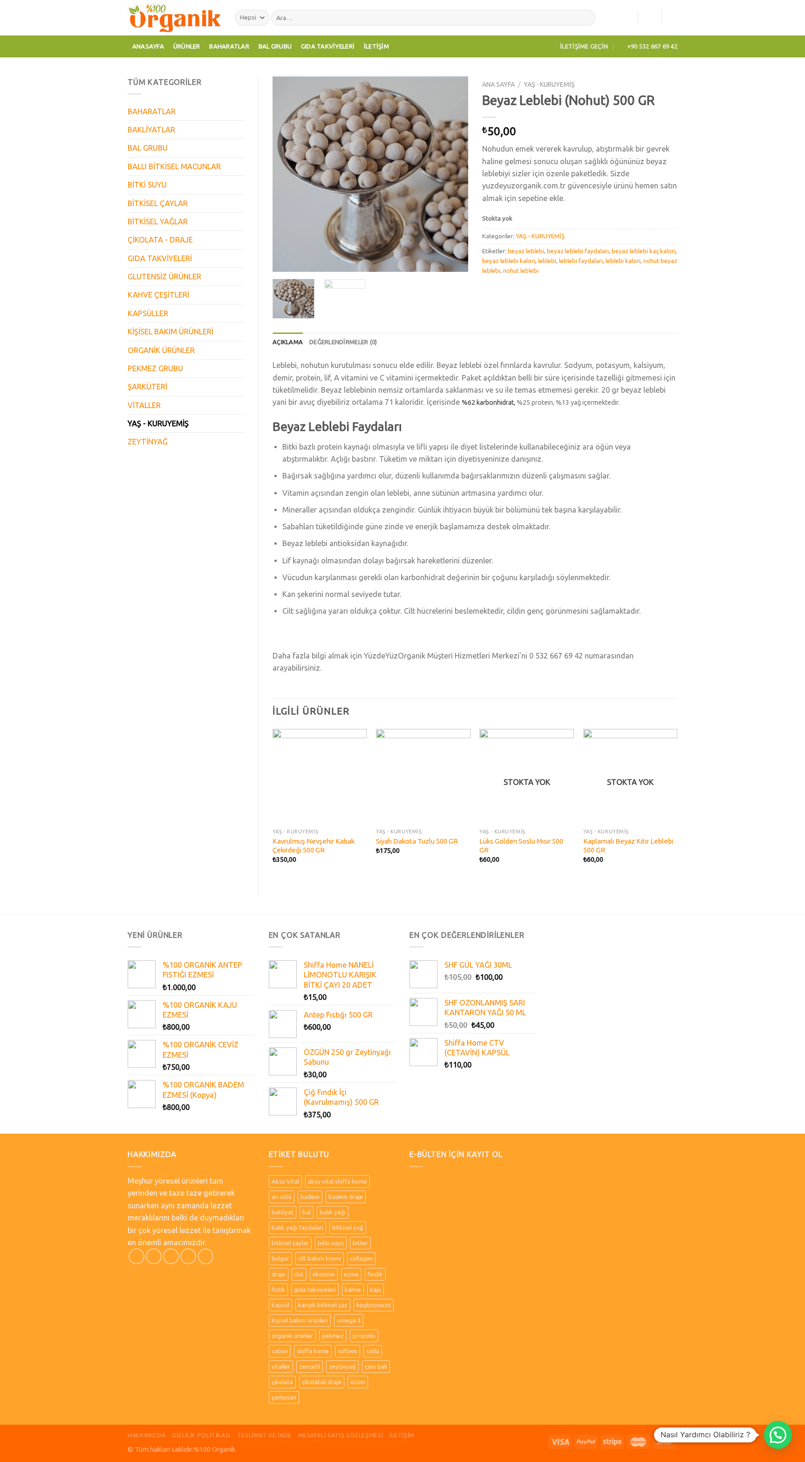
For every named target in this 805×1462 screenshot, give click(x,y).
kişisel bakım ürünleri (300, 1320)
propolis (364, 1335)
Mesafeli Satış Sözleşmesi (340, 1435)
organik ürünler (292, 1335)
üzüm (357, 1382)
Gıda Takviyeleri (328, 46)
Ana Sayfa (498, 84)
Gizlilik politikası (201, 1435)
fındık (375, 1274)
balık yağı (333, 1212)
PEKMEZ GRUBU (155, 368)
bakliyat (282, 1212)
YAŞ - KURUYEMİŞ (158, 423)
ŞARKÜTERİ (147, 386)
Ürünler (186, 46)
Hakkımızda (146, 1435)
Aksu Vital (285, 1181)
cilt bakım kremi (319, 1258)
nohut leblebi (521, 270)
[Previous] (288, 174)
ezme (351, 1274)
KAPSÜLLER (148, 313)
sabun (280, 1351)
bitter (360, 1243)
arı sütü (282, 1196)
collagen (361, 1258)
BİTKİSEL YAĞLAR (158, 221)
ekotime (324, 1274)
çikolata (282, 1382)
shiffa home (313, 1351)
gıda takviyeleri (315, 1289)
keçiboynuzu (373, 1305)
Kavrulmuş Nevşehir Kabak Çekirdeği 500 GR (314, 845)
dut (299, 1274)
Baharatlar (229, 46)
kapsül (280, 1305)
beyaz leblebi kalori (508, 260)
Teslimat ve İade (264, 1435)
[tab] (288, 342)
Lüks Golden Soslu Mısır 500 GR (521, 845)
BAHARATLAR (152, 111)
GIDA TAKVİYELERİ (160, 258)
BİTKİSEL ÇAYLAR (158, 203)
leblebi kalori (623, 260)
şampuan (284, 1397)
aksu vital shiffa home (337, 1181)
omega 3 (349, 1320)
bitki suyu (331, 1243)
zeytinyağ (342, 1366)
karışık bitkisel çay (323, 1305)
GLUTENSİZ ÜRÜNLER (164, 276)
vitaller (281, 1366)
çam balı (376, 1366)
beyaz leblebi (526, 251)
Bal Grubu (275, 46)
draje (279, 1274)
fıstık (278, 1289)
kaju (375, 1289)
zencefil (309, 1366)
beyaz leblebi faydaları (578, 251)
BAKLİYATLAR (151, 129)
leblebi (547, 260)
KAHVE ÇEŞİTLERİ (158, 295)
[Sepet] (672, 17)
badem (310, 1196)
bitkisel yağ (347, 1227)
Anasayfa (148, 46)
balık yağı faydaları (297, 1227)
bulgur (280, 1258)
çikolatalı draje (321, 1382)
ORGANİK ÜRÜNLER (161, 350)
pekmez (333, 1335)
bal (306, 1212)
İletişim (376, 46)
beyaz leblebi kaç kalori (643, 251)
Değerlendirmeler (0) (343, 342)
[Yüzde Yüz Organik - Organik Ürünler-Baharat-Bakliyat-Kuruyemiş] (174, 17)
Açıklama (288, 342)
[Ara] (586, 18)
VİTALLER (144, 405)
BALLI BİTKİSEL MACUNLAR (174, 166)
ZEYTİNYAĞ (148, 441)
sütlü (372, 1351)
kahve (353, 1289)
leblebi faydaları (581, 260)
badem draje (345, 1196)
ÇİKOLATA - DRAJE (160, 240)
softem (347, 1351)
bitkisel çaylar (290, 1243)
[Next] (452, 174)
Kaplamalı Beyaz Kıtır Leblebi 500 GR (628, 845)
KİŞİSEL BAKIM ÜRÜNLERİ (170, 331)
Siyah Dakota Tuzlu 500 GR (417, 841)
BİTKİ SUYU (147, 184)
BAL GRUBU (148, 148)
